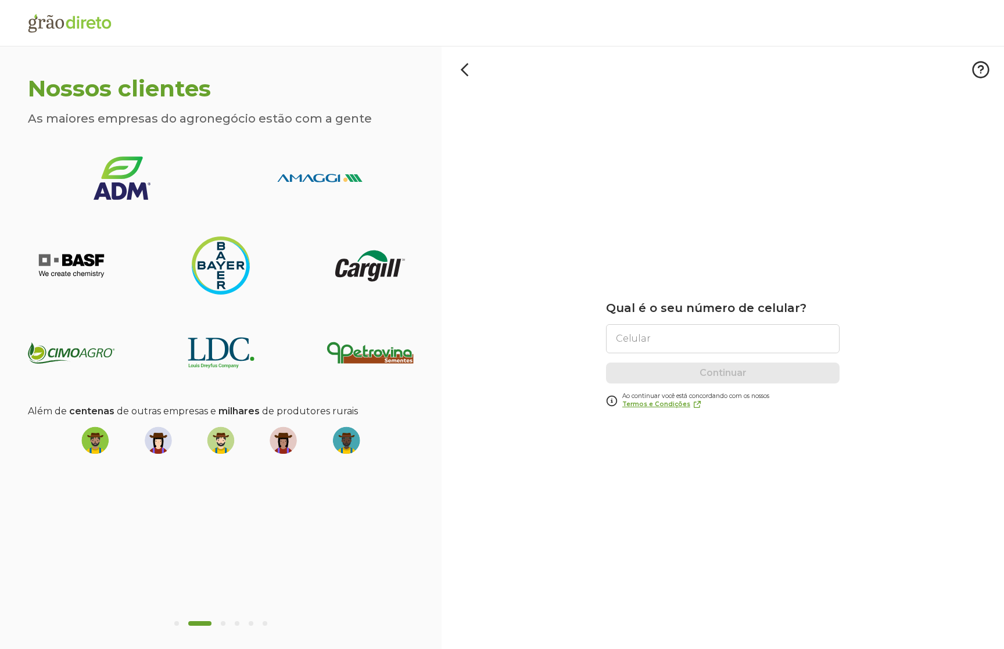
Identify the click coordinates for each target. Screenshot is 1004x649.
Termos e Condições (656, 404)
